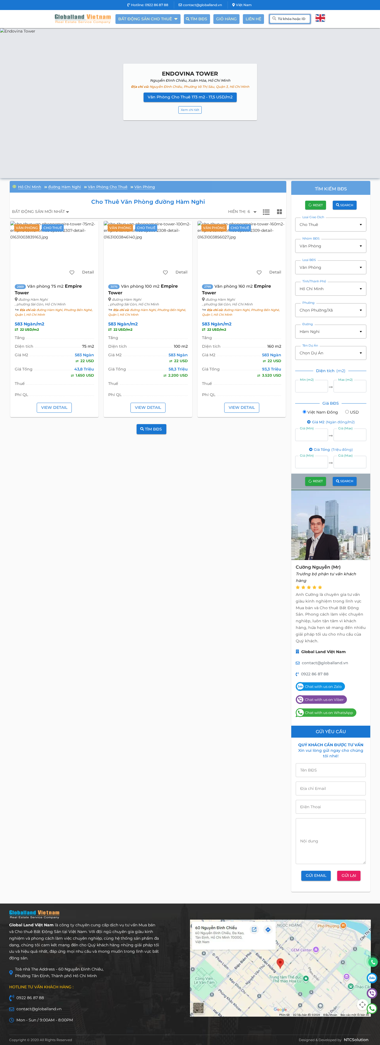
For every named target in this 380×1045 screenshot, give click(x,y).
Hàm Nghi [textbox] (310, 331)
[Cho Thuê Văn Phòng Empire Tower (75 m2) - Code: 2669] (54, 250)
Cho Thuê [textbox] (309, 224)
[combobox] (330, 225)
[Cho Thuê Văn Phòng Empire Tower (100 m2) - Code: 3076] (148, 250)
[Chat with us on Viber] (372, 997)
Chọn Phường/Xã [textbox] (316, 310)
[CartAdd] (71, 272)
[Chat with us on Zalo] (372, 981)
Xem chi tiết (190, 110)
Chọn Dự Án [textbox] (311, 352)
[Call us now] (373, 962)
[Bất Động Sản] (14, 186)
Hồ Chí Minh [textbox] (312, 288)
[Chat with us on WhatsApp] (372, 1012)
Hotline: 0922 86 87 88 (149, 5)
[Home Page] (83, 19)
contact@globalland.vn (202, 5)
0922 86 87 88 (315, 673)
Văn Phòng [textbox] (310, 245)
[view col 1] (266, 211)
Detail (88, 272)
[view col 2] (279, 211)
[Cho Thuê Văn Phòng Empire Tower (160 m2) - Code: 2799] (242, 250)
